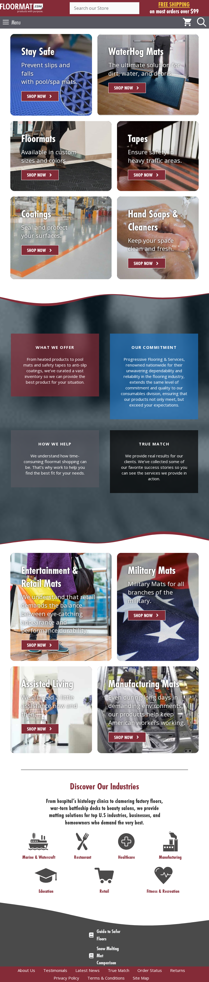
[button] (201, 22)
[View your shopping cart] (187, 22)
